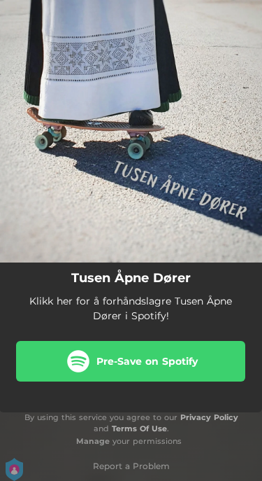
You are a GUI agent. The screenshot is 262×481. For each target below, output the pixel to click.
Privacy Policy (209, 417)
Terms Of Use (139, 428)
